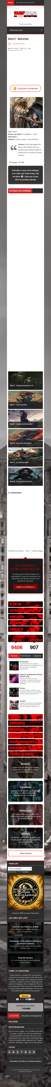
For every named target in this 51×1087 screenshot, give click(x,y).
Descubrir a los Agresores (25, 2)
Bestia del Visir (33, 147)
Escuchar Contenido (25, 88)
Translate (25, 872)
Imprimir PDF (18, 162)
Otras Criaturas (26, 853)
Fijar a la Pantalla (25, 587)
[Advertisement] (25, 66)
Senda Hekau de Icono (15, 50)
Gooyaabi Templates (25, 1071)
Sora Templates (24, 1070)
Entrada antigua (37, 551)
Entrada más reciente (16, 551)
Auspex (23, 701)
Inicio (27, 551)
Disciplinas (24, 662)
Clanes (22, 688)
